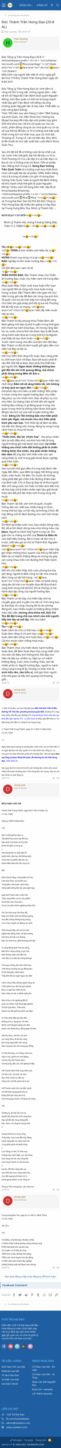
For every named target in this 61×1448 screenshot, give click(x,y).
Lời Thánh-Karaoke (42, 1393)
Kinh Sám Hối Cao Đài (13, 1366)
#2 (58, 778)
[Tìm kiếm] (57, 5)
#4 (58, 1267)
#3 (58, 1189)
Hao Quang (10, 31)
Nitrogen (17, 1440)
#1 (58, 682)
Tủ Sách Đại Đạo (10, 1375)
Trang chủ (40, 1440)
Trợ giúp (28, 1440)
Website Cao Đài (10, 1370)
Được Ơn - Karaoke (42, 1389)
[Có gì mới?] (52, 5)
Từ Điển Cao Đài (10, 1379)
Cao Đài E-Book (10, 1383)
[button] (4, 5)
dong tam (20, 689)
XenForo (6, 1444)
